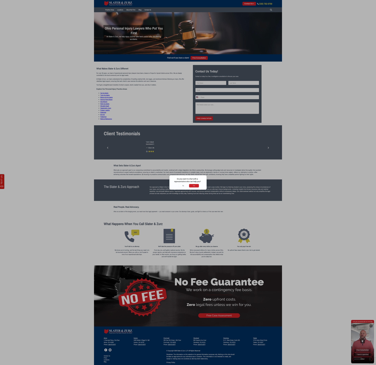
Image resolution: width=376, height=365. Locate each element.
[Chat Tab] (188, 182)
